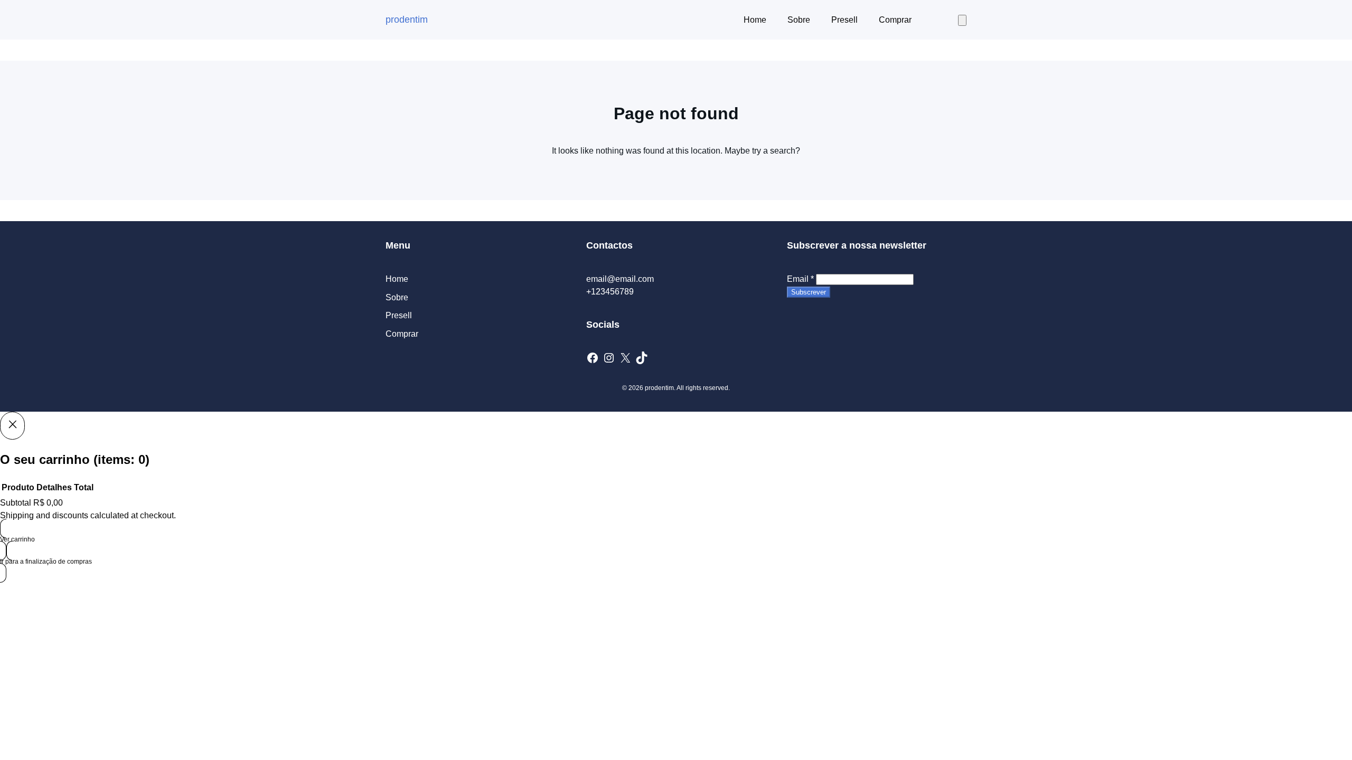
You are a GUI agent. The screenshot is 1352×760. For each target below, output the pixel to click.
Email (800, 278)
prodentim (407, 19)
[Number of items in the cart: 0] (962, 20)
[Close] (12, 425)
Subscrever (808, 292)
